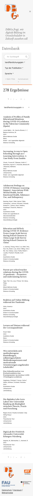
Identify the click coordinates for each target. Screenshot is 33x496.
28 (21, 99)
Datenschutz (7, 490)
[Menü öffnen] (30, 11)
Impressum (17, 490)
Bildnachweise (7, 493)
